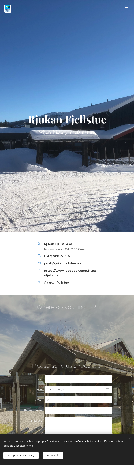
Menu (126, 8)
